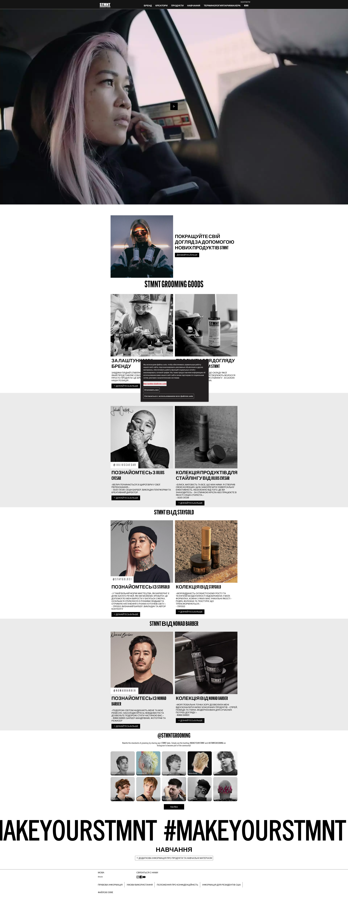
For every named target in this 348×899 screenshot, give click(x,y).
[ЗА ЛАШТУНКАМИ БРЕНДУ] (142, 341)
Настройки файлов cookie (155, 384)
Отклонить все (151, 390)
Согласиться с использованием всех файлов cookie (168, 396)
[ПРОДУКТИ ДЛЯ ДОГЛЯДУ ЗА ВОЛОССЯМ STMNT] (206, 341)
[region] (175, 381)
